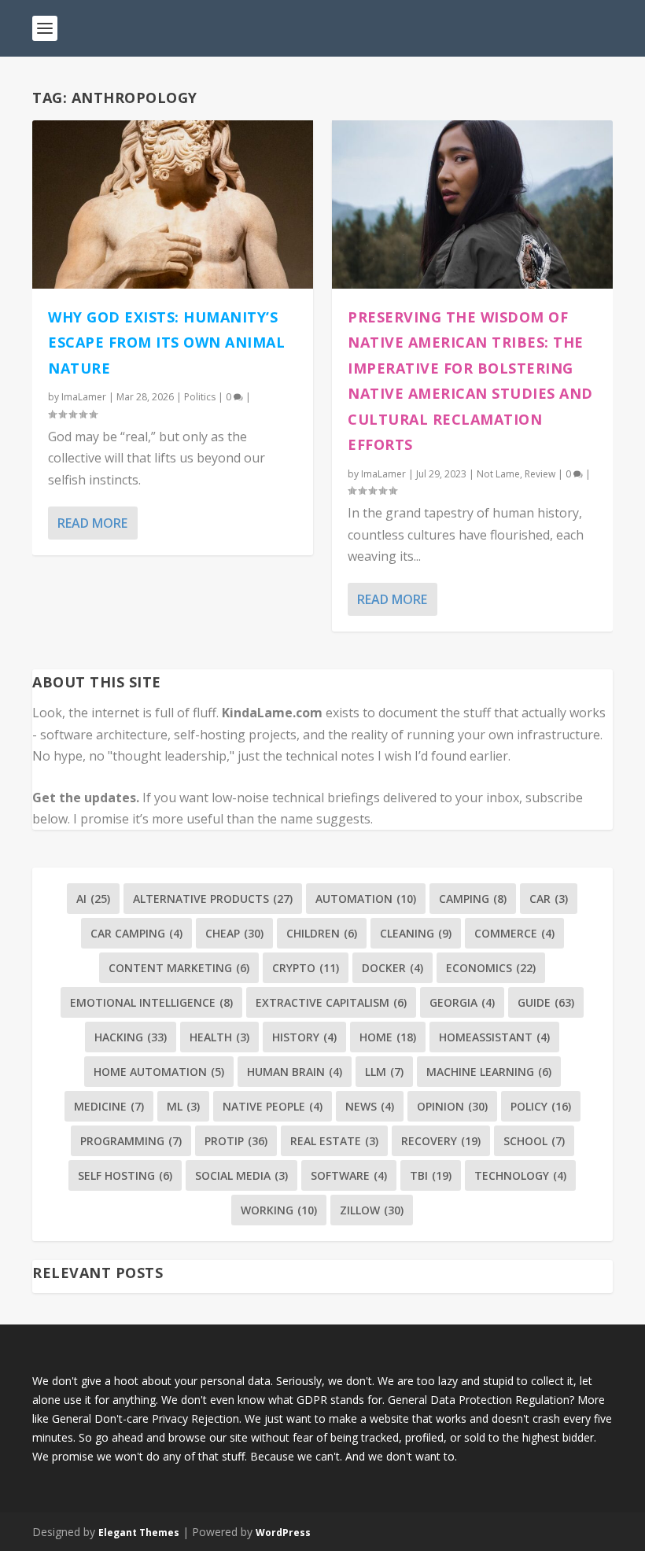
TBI (431, 1175)
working (279, 1210)
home (387, 1037)
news (369, 1106)
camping (473, 898)
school (534, 1140)
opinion (452, 1106)
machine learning (488, 1071)
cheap (234, 933)
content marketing (179, 967)
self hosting (125, 1175)
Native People (272, 1106)
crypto (305, 967)
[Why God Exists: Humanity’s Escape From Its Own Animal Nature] (172, 204)
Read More (92, 523)
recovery (441, 1140)
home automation (159, 1071)
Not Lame (498, 474)
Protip (236, 1140)
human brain (294, 1071)
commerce (514, 933)
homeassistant (494, 1037)
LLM (384, 1071)
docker (392, 967)
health (219, 1037)
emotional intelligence (151, 1002)
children (321, 933)
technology (520, 1175)
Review (540, 474)
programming (131, 1140)
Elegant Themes (138, 1532)
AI (93, 898)
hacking (130, 1037)
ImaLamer (83, 396)
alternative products (213, 898)
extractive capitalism (331, 1002)
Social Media (241, 1175)
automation (365, 898)
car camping (136, 933)
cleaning (416, 933)
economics (491, 967)
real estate (334, 1140)
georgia (462, 1002)
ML (183, 1106)
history (304, 1037)
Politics (200, 396)
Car (548, 898)
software (349, 1175)
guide (546, 1002)
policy (540, 1106)
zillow (372, 1210)
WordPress (283, 1532)
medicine (109, 1106)
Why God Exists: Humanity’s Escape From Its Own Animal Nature (166, 343)
